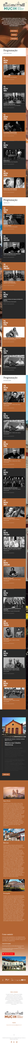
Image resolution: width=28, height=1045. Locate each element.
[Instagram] (17, 1042)
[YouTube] (14, 1042)
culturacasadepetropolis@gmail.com (10, 947)
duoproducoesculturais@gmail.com (14, 1024)
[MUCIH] (14, 5)
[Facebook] (11, 1042)
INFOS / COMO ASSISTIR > (8, 79)
